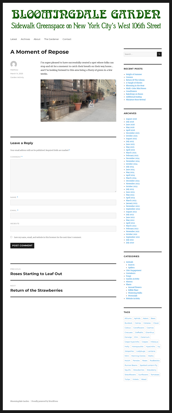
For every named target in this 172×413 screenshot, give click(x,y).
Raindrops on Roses (134, 94)
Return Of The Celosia (135, 80)
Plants (128, 284)
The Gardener (51, 39)
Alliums (128, 318)
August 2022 (131, 212)
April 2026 (130, 130)
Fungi (128, 276)
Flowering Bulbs (135, 293)
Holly (127, 346)
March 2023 (131, 200)
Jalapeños (129, 351)
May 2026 (130, 127)
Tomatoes (155, 374)
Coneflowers (131, 91)
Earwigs (128, 337)
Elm (136, 337)
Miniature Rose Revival (136, 100)
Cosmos (129, 77)
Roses (144, 360)
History (129, 282)
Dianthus (150, 332)
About (37, 39)
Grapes (145, 342)
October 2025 (131, 136)
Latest (13, 39)
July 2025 (130, 141)
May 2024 (130, 172)
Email (14, 210)
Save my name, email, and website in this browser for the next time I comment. (47, 237)
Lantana (151, 351)
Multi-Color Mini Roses (136, 88)
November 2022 (133, 206)
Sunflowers (143, 374)
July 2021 (130, 240)
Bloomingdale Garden (19, 401)
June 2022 (130, 217)
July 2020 (130, 243)
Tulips (127, 379)
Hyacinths (150, 346)
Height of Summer (134, 74)
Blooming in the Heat (135, 86)
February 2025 (132, 155)
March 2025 (131, 153)
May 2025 (130, 147)
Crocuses (128, 332)
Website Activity (133, 298)
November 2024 (133, 161)
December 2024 (132, 158)
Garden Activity (17, 77)
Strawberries (138, 370)
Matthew (14, 70)
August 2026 (131, 119)
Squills (128, 370)
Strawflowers (130, 374)
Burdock (128, 323)
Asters (145, 318)
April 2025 (130, 150)
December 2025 (132, 133)
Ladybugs (140, 351)
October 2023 (131, 186)
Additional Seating (134, 97)
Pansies (136, 360)
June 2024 (130, 169)
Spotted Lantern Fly (148, 365)
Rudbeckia (155, 360)
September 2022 (133, 209)
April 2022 (130, 223)
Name (14, 197)
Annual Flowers (135, 287)
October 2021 (131, 234)
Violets (136, 379)
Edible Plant (133, 290)
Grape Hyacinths (132, 342)
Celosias (147, 323)
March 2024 (131, 178)
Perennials (132, 296)
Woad (143, 379)
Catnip (138, 323)
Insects (131, 265)
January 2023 (131, 203)
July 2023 (130, 189)
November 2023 (132, 184)
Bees (153, 318)
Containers (130, 273)
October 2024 (131, 164)
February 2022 (132, 229)
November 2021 (132, 231)
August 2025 (131, 139)
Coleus (128, 328)
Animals (129, 262)
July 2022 (130, 214)
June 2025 (130, 144)
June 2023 (130, 192)
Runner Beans (131, 365)
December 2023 (132, 181)
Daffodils (139, 332)
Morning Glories (138, 356)
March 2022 (131, 226)
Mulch (127, 360)
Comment (16, 157)
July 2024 (130, 167)
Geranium (145, 337)
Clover (156, 323)
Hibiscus (154, 342)
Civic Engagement (133, 270)
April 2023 (130, 198)
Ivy (159, 346)
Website (14, 223)
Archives (25, 39)
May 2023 (130, 195)
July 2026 (130, 122)
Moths (150, 356)
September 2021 (133, 237)
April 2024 (130, 175)
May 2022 (130, 220)
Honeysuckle (137, 346)
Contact (67, 39)
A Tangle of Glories (134, 83)
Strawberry (151, 370)
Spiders (131, 267)
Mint (127, 356)
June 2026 (130, 124)
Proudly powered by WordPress (44, 401)
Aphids (137, 318)
